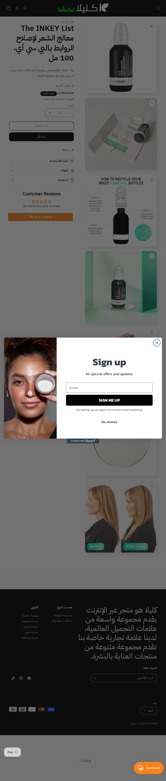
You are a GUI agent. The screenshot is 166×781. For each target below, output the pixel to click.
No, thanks (109, 421)
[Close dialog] (156, 342)
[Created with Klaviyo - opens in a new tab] (83, 441)
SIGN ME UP (109, 400)
